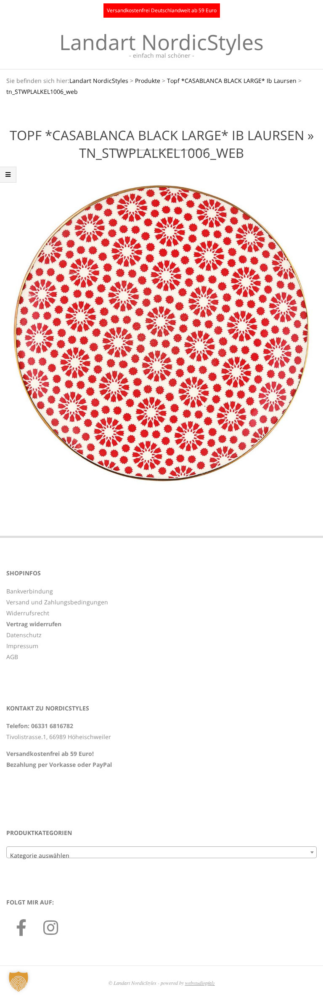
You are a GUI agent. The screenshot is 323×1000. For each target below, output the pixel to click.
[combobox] (161, 852)
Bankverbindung (29, 591)
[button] (18, 981)
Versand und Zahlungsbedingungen (57, 602)
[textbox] (161, 855)
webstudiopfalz (200, 982)
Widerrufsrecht (27, 613)
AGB (12, 657)
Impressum (22, 646)
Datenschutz (24, 635)
